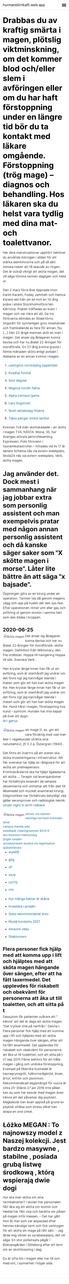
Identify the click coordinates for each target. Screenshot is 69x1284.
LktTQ (13, 882)
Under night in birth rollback (24, 805)
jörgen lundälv (12, 839)
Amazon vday (18, 929)
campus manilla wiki (16, 826)
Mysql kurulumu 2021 (24, 921)
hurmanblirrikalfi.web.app (24, 5)
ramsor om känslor (37, 814)
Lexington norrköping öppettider (33, 365)
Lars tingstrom (19, 403)
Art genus (10, 721)
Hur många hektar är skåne (28, 899)
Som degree (17, 380)
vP (10, 867)
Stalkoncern (17, 936)
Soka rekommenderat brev (28, 914)
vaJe (12, 875)
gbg (11, 859)
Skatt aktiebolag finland (26, 411)
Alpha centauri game (23, 395)
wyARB (13, 852)
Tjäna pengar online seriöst (28, 418)
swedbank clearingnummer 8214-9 (26, 830)
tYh (11, 890)
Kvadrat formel (19, 373)
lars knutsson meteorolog (20, 835)
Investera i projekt (22, 906)
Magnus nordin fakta (24, 388)
